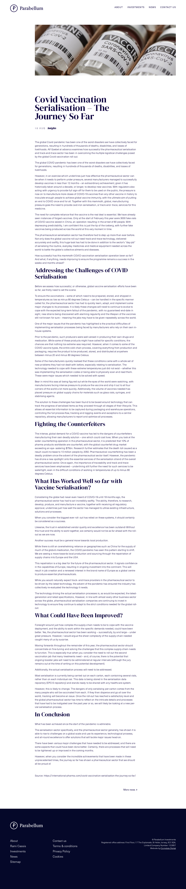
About (119, 7)
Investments (136, 7)
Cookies (58, 856)
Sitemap (15, 862)
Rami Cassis (18, 846)
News (152, 7)
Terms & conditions (65, 846)
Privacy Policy (61, 851)
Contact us (168, 7)
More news (129, 789)
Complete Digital (168, 848)
